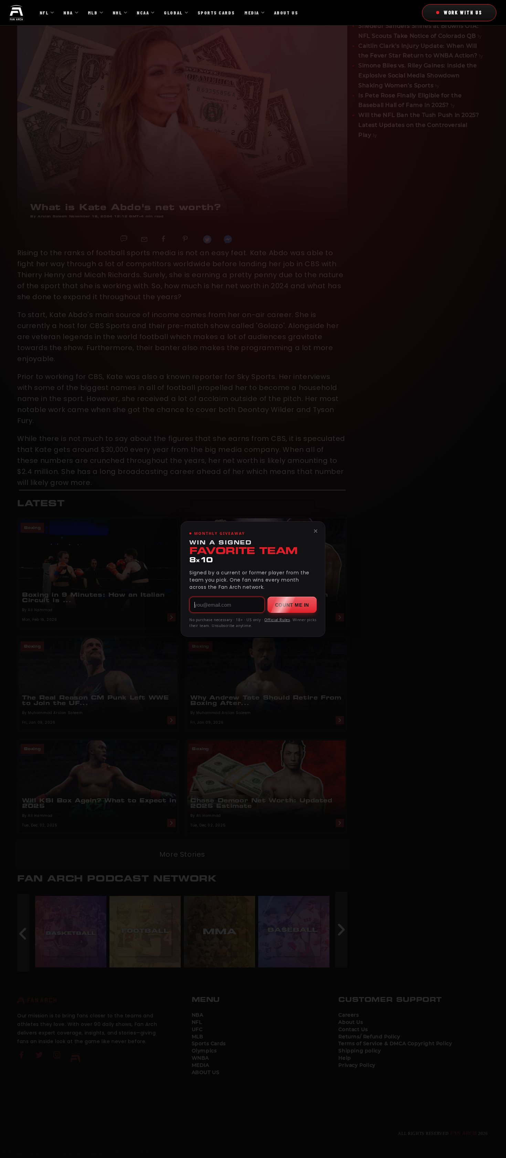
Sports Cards (216, 12)
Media (251, 12)
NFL (44, 12)
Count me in (292, 605)
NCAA (143, 12)
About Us (286, 12)
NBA (68, 12)
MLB (93, 12)
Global (173, 12)
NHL (117, 12)
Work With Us (463, 12)
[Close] (315, 531)
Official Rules (277, 619)
